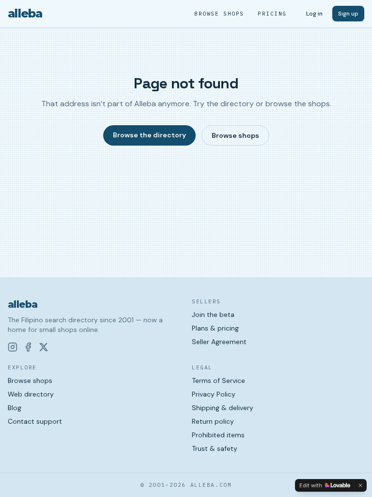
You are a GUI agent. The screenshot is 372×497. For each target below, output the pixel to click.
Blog (14, 407)
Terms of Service (218, 380)
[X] (43, 347)
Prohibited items (218, 435)
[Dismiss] (360, 485)
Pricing (272, 13)
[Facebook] (28, 347)
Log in (314, 13)
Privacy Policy (213, 394)
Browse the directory (149, 135)
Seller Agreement (219, 341)
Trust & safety (214, 448)
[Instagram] (12, 347)
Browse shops (219, 13)
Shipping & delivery (222, 407)
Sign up (348, 13)
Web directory (31, 394)
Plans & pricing (215, 328)
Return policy (213, 421)
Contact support (35, 421)
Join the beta (213, 314)
